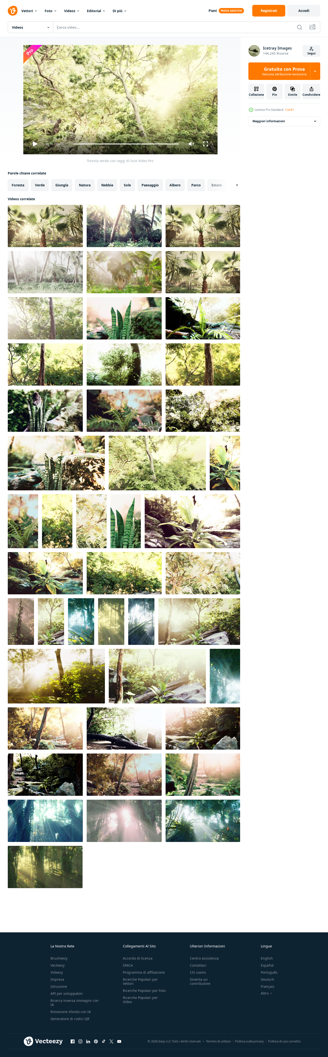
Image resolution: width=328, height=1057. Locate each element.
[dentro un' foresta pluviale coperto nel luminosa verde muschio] (21, 621)
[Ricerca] (300, 27)
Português (269, 972)
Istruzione (58, 986)
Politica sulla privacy (249, 1041)
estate (216, 185)
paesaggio (150, 185)
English (267, 958)
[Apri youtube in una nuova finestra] (119, 1041)
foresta (18, 185)
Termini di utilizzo (218, 1041)
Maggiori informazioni (268, 121)
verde (40, 185)
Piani (213, 10)
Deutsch (267, 979)
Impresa (57, 979)
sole (127, 185)
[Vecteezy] (12, 11)
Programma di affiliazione (144, 972)
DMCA (128, 965)
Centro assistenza (204, 958)
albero (175, 185)
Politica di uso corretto (284, 1041)
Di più (117, 11)
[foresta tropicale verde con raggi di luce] (51, 621)
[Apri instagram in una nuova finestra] (80, 1041)
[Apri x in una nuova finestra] (111, 1041)
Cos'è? (289, 110)
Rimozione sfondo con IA (70, 1011)
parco (196, 185)
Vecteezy (57, 965)
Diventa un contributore (200, 981)
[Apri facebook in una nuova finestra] (73, 1041)
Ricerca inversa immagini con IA (74, 1002)
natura (85, 185)
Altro (265, 993)
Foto (48, 11)
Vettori (27, 11)
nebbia (107, 185)
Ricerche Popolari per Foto (144, 990)
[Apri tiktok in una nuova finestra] (104, 1041)
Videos (69, 11)
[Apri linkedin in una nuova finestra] (88, 1041)
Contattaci (198, 965)
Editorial (94, 11)
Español (267, 965)
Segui (311, 53)
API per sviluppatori (66, 993)
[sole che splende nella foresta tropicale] (56, 676)
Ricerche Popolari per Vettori (140, 981)
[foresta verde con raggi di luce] (45, 226)
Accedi (303, 10)
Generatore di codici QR (69, 1018)
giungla (61, 185)
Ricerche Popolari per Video (140, 999)
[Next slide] (233, 185)
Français (267, 986)
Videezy (56, 972)
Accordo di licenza (137, 958)
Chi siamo (198, 972)
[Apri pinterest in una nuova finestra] (96, 1041)
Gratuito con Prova (284, 71)
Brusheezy (58, 958)
